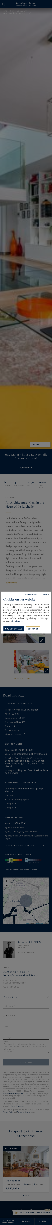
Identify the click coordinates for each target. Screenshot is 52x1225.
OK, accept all (13, 629)
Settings (33, 629)
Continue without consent (36, 594)
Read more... (17, 621)
